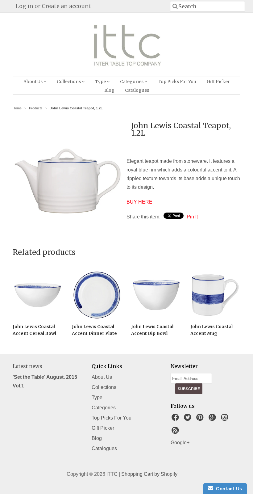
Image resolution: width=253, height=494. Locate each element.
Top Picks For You (177, 81)
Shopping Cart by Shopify (149, 474)
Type (101, 81)
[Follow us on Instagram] (225, 419)
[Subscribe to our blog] (176, 432)
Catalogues (137, 90)
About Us (33, 81)
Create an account (66, 6)
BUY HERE (139, 202)
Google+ (180, 442)
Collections (69, 81)
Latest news (27, 366)
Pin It (192, 216)
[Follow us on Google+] (213, 419)
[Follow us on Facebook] (176, 419)
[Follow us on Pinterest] (200, 419)
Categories (132, 81)
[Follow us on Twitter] (188, 419)
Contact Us (227, 488)
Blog (109, 90)
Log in (24, 6)
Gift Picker (218, 81)
